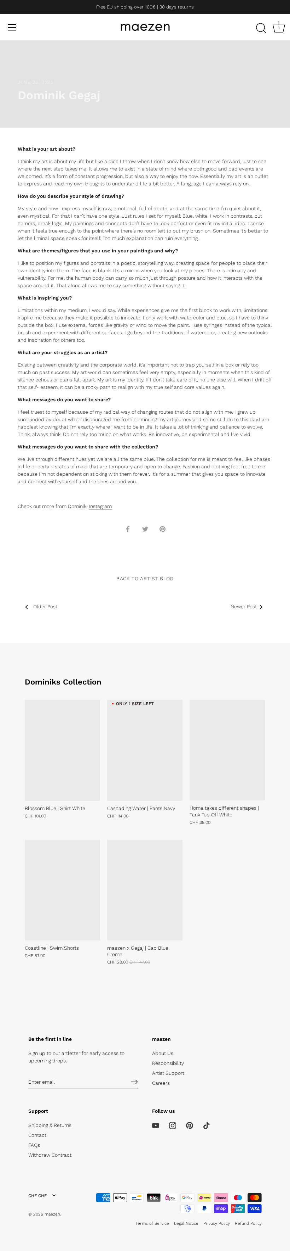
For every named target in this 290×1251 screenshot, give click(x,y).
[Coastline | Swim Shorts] (62, 890)
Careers (161, 1083)
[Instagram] (172, 1125)
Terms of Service (152, 1223)
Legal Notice (186, 1223)
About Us (162, 1053)
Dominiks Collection (63, 681)
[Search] (261, 28)
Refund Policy (248, 1223)
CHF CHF (37, 1195)
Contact (37, 1135)
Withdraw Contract (49, 1155)
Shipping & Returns (49, 1125)
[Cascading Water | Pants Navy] (144, 750)
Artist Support (168, 1073)
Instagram (100, 506)
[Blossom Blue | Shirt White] (62, 750)
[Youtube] (155, 1125)
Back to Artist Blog (145, 578)
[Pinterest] (189, 1125)
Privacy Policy (216, 1223)
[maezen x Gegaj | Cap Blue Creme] (144, 890)
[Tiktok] (206, 1125)
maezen (52, 1214)
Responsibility (168, 1063)
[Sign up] (134, 1081)
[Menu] (12, 27)
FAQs (34, 1145)
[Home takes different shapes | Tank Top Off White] (227, 750)
